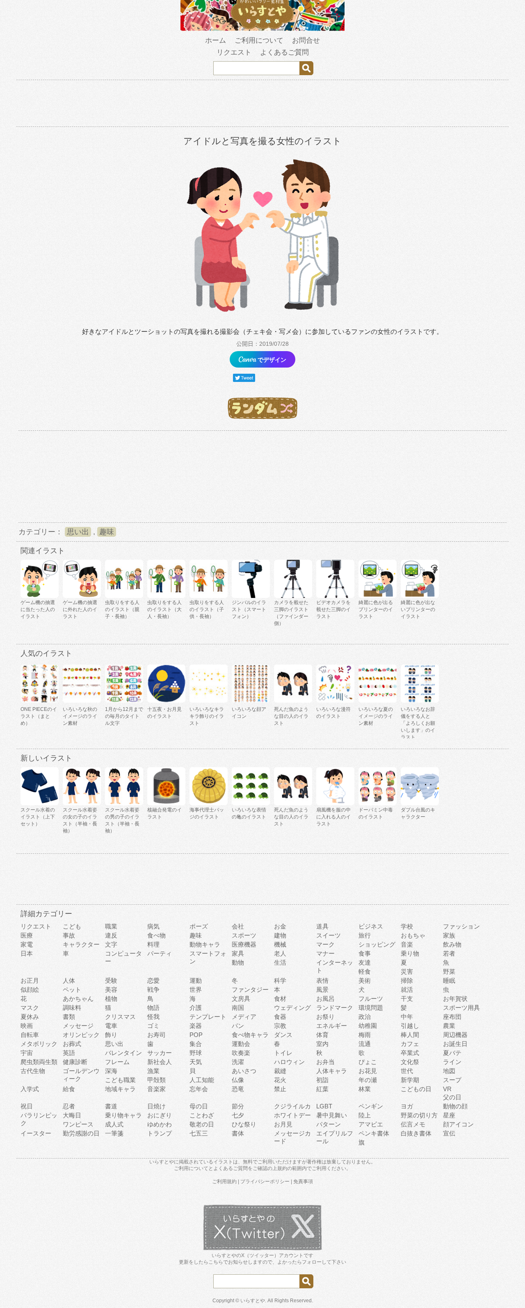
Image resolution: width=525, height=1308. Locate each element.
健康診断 (75, 1061)
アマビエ (370, 1124)
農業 (449, 1025)
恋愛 (153, 980)
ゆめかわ (159, 1124)
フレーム (117, 1061)
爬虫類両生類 (39, 1061)
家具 (238, 953)
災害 (407, 971)
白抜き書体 (416, 1133)
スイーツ (328, 935)
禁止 (280, 1088)
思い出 (78, 532)
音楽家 (156, 1088)
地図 (449, 1070)
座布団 (452, 1016)
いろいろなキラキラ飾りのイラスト (206, 716)
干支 (407, 998)
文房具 (241, 998)
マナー (325, 953)
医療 (27, 935)
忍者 (69, 1106)
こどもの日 (416, 1088)
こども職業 (120, 1079)
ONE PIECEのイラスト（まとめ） (39, 716)
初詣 (322, 1079)
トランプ (159, 1133)
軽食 (364, 971)
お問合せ (306, 40)
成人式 (114, 1124)
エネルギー (331, 1025)
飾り (111, 1034)
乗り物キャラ (123, 1115)
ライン (452, 1061)
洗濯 (238, 1061)
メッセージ (78, 1025)
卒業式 (410, 1052)
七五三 (198, 1133)
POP (196, 1034)
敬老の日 (201, 1124)
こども (72, 926)
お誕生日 (455, 1043)
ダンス (283, 1034)
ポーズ (198, 926)
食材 (280, 998)
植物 (111, 998)
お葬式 (72, 1043)
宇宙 (27, 1052)
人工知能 (201, 1079)
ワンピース (78, 1124)
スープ (452, 1079)
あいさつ (244, 1070)
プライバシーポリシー (265, 1181)
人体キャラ (331, 1070)
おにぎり (159, 1115)
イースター (36, 1133)
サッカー (159, 1052)
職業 (111, 926)
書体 (238, 1133)
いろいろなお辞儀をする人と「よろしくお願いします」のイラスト (418, 723)
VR (447, 1088)
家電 (27, 944)
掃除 (407, 980)
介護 (195, 1007)
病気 (153, 926)
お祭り (325, 1016)
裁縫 (280, 1070)
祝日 (27, 1106)
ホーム (215, 40)
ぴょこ (367, 1061)
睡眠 (449, 980)
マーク (325, 944)
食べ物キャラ (250, 1034)
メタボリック (39, 1043)
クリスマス (120, 1016)
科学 (280, 980)
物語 (153, 1007)
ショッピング (376, 944)
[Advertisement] (262, 104)
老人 (280, 953)
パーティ (159, 953)
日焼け (156, 1106)
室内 (322, 1043)
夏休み (30, 1016)
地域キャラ (120, 1088)
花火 (280, 1079)
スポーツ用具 (461, 1007)
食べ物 (156, 935)
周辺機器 (455, 1034)
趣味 (106, 532)
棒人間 (410, 1034)
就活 (407, 989)
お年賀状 (455, 998)
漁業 (153, 1070)
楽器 (195, 1025)
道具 (322, 926)
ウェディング (292, 1007)
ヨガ (407, 1106)
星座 (449, 1115)
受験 (111, 980)
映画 (27, 1025)
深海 (111, 1070)
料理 (153, 944)
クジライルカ (292, 1106)
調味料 (72, 1007)
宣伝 (449, 1133)
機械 (280, 944)
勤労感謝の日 (81, 1133)
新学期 (410, 1079)
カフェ (410, 1043)
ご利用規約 (224, 1181)
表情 (322, 980)
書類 (69, 1016)
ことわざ (201, 1115)
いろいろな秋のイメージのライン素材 (80, 716)
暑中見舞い (331, 1115)
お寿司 (156, 1034)
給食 (69, 1088)
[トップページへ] (262, 29)
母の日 (198, 1106)
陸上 (364, 1115)
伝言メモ (413, 1124)
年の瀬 (367, 1079)
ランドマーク (334, 1007)
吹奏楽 (241, 1052)
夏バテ (452, 1052)
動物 (238, 962)
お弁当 (325, 1061)
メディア (244, 1016)
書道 (111, 1106)
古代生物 (33, 1070)
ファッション (461, 926)
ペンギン (370, 1106)
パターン (328, 1124)
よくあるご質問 (284, 52)
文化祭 (410, 1061)
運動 (195, 980)
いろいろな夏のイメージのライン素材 (375, 716)
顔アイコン (458, 1124)
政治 (364, 1016)
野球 (195, 1052)
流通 (364, 1043)
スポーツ (244, 935)
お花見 (367, 1070)
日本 (27, 953)
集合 (195, 1043)
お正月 (30, 980)
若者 (449, 953)
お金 (280, 926)
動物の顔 (455, 1106)
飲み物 (452, 944)
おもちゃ (413, 935)
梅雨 (364, 1034)
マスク (30, 1007)
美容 (111, 989)
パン (238, 1025)
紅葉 (322, 1088)
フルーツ (370, 998)
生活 (280, 962)
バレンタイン (123, 1052)
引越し (410, 1025)
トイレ (283, 1052)
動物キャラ (204, 944)
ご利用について (259, 40)
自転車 (30, 1034)
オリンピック (81, 1034)
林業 (364, 1088)
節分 (238, 1106)
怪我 (153, 1016)
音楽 (407, 944)
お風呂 (325, 998)
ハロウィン (289, 1061)
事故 (69, 935)
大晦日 (72, 1115)
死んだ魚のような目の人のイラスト (291, 716)
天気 (195, 1061)
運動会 (241, 1043)
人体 (69, 980)
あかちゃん (78, 998)
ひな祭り (244, 1124)
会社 (238, 926)
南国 (238, 1007)
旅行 (364, 935)
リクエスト (234, 52)
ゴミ (153, 1025)
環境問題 (370, 1007)
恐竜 (238, 1088)
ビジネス (370, 926)
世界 (195, 989)
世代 (407, 1070)
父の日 (452, 1097)
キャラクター (81, 944)
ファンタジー (250, 989)
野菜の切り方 (419, 1115)
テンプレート (207, 1016)
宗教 (280, 1025)
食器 (280, 1016)
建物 (280, 935)
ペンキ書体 (373, 1133)
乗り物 (410, 953)
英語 (69, 1052)
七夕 (238, 1115)
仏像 (238, 1079)
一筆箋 (114, 1133)
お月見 (283, 1124)
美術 (364, 980)
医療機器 (244, 944)
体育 (322, 1034)
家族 (449, 935)
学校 (407, 926)
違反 (111, 935)
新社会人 (159, 1061)
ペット (72, 989)
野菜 (449, 971)
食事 (364, 953)
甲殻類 (156, 1079)
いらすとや (252, 1300)
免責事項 (303, 1181)
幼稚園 (367, 1025)
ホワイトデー (292, 1115)
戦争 (153, 989)
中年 (407, 1016)
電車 (111, 1025)
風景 (322, 989)
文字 (111, 944)
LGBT (324, 1106)
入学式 (30, 1088)
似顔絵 (30, 989)
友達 (364, 962)
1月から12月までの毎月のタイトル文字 (124, 716)
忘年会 (198, 1088)
